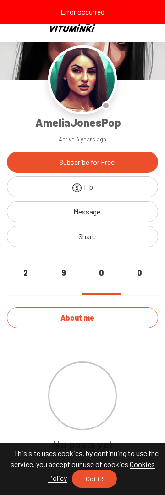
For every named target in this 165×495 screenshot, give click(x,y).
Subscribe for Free (86, 162)
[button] (82, 236)
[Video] (101, 282)
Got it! (94, 479)
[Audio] (139, 282)
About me (78, 317)
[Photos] (63, 282)
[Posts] (25, 282)
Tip (87, 186)
